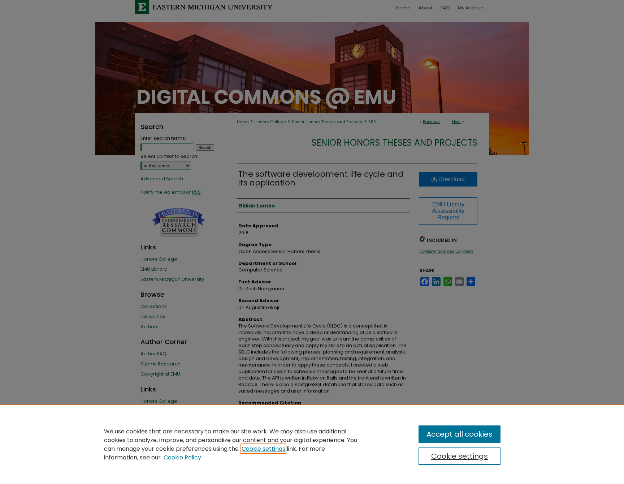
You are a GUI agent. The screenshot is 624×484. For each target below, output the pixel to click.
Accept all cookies (459, 434)
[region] (312, 444)
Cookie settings (263, 449)
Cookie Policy (182, 457)
